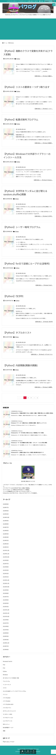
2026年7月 (6, 507)
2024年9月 (6, 520)
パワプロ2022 (6, 701)
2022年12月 (6, 580)
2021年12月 (6, 610)
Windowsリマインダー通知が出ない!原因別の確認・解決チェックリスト (29, 423)
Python (18, 59)
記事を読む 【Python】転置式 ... (44, 143)
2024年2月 (6, 544)
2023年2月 (6, 573)
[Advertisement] (28, 28)
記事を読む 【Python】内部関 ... (44, 387)
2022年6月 (6, 600)
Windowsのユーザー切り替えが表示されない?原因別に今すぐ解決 (27, 432)
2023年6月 (6, 567)
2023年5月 (6, 570)
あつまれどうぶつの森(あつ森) (11, 678)
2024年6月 (6, 530)
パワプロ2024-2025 (8, 704)
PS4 (4, 665)
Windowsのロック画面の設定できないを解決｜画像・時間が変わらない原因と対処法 (32, 413)
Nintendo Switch (7, 661)
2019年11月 (6, 643)
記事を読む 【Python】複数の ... (44, 76)
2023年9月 (6, 560)
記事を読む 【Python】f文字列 (44, 321)
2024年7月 (6, 527)
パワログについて (22, 1)
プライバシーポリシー (12, 1)
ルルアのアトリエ (7, 721)
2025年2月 (6, 514)
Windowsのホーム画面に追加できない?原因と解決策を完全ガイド (27, 452)
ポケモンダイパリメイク (9, 711)
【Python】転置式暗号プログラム (20, 119)
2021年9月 (6, 620)
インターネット (7, 684)
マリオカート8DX (7, 714)
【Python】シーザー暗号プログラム (21, 227)
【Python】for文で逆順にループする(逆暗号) (26, 263)
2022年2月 (6, 606)
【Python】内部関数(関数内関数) (20, 365)
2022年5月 (6, 603)
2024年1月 (6, 547)
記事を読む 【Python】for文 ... (44, 285)
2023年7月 (6, 563)
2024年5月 (6, 534)
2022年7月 (6, 596)
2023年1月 (6, 577)
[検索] (53, 1)
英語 (4, 731)
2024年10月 (6, 517)
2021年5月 (6, 630)
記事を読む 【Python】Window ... (43, 180)
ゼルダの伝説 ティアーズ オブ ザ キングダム (14, 691)
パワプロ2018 (6, 698)
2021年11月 (6, 613)
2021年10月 (6, 616)
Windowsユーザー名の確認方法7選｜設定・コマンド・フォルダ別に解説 (29, 442)
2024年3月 (6, 540)
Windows (5, 674)
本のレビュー (6, 724)
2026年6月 (6, 511)
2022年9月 (6, 590)
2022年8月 (6, 593)
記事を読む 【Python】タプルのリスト (42, 354)
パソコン (5, 694)
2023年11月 (6, 554)
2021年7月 (6, 623)
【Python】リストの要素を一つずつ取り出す (26, 87)
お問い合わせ (31, 1)
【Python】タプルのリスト (17, 332)
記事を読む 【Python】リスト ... (44, 108)
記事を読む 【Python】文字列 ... (44, 216)
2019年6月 (6, 649)
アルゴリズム (6, 681)
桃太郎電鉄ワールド (8, 727)
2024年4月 (6, 537)
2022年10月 (6, 587)
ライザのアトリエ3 (8, 717)
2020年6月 (6, 633)
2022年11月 (6, 583)
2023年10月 (6, 557)
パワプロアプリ (7, 708)
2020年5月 (6, 636)
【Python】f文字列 (13, 296)
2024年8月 (6, 524)
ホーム (5, 43)
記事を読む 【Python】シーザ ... (44, 252)
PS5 (4, 668)
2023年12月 (6, 550)
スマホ (4, 688)
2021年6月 (6, 626)
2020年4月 (6, 639)
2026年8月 (6, 504)
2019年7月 (6, 646)
